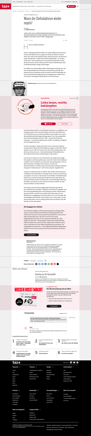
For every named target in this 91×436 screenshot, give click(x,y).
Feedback (32, 413)
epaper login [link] (74, 1)
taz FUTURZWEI (67, 396)
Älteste (65, 313)
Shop (14, 417)
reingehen (15, 404)
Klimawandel (33, 379)
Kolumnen (27, 11)
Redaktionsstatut (56, 425)
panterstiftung (67, 379)
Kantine (14, 415)
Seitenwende (71, 427)
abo (64, 370)
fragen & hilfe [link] (30, 1)
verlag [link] (14, 1)
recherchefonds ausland (69, 376)
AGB (66, 427)
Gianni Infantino (33, 374)
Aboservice (32, 415)
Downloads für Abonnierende (37, 419)
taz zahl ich (66, 374)
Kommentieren (33, 260)
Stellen (48, 376)
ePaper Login (33, 417)
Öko (14, 372)
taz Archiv (65, 400)
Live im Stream (50, 398)
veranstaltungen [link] (19, 1)
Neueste (61, 313)
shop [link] (25, 1)
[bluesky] (74, 363)
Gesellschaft (21, 11)
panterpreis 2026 (67, 381)
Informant (49, 427)
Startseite (15, 11)
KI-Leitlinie (75, 425)
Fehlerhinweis (40, 260)
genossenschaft (67, 372)
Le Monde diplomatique (69, 398)
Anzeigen (15, 419)
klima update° (16, 398)
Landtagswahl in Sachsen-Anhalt (36, 371)
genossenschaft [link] (67, 1)
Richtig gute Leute (34, 376)
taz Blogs (65, 394)
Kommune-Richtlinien (66, 425)
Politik (14, 370)
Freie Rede (15, 402)
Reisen (14, 413)
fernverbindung (16, 396)
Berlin (14, 381)
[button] (78, 6)
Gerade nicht (72, 98)
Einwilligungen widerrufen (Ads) (54, 429)
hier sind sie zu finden (39, 321)
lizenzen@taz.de (22, 427)
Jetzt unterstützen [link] (31, 234)
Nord (14, 383)
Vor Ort (48, 396)
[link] (20, 6)
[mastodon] (71, 363)
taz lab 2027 (49, 402)
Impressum (62, 427)
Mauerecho (15, 400)
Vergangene (49, 400)
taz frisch (32, 396)
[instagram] (77, 363)
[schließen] (77, 98)
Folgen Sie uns (66, 362)
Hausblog (48, 372)
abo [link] (62, 1)
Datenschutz (55, 427)
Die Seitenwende (50, 374)
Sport (14, 379)
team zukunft (33, 394)
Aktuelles (48, 370)
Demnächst (49, 394)
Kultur (14, 376)
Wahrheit (15, 385)
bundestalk (15, 394)
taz (17, 362)
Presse (48, 379)
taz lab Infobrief (33, 400)
